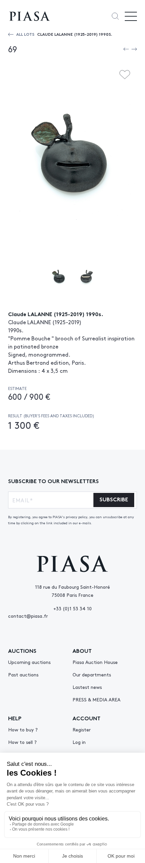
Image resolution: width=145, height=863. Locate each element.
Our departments (91, 674)
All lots (25, 34)
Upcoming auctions (29, 662)
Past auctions (23, 674)
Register (81, 729)
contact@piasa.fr (28, 615)
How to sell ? (22, 742)
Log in (79, 742)
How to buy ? (23, 729)
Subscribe (113, 499)
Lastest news (87, 687)
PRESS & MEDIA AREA (96, 699)
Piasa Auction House (95, 662)
